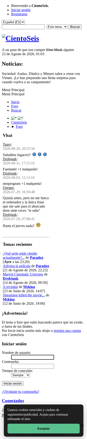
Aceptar (43, 428)
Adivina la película (16, 266)
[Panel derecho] (14, 118)
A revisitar (10, 287)
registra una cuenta (67, 331)
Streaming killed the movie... (24, 295)
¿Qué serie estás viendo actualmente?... (20, 255)
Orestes (8, 188)
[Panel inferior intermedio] (20, 118)
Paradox (36, 258)
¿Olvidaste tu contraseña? (20, 392)
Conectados (13, 400)
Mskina (29, 287)
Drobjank (10, 159)
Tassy (7, 144)
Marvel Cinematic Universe (23, 274)
